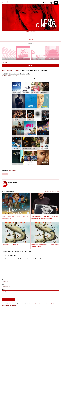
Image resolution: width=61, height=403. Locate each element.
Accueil (9, 36)
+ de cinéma (32, 36)
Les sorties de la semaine (19, 36)
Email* (3, 284)
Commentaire (4, 261)
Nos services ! (49, 36)
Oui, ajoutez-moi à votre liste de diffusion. (11, 295)
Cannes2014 (5, 173)
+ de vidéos (41, 36)
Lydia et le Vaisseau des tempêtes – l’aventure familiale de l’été (15, 217)
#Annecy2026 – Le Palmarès (10, 245)
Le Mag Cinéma (6, 70)
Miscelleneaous (15, 70)
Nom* (3, 279)
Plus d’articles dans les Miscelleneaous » (51, 191)
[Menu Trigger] (56, 3)
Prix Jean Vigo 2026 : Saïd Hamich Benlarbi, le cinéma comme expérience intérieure (44, 217)
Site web (3, 289)
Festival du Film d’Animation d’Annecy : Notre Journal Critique (45, 245)
